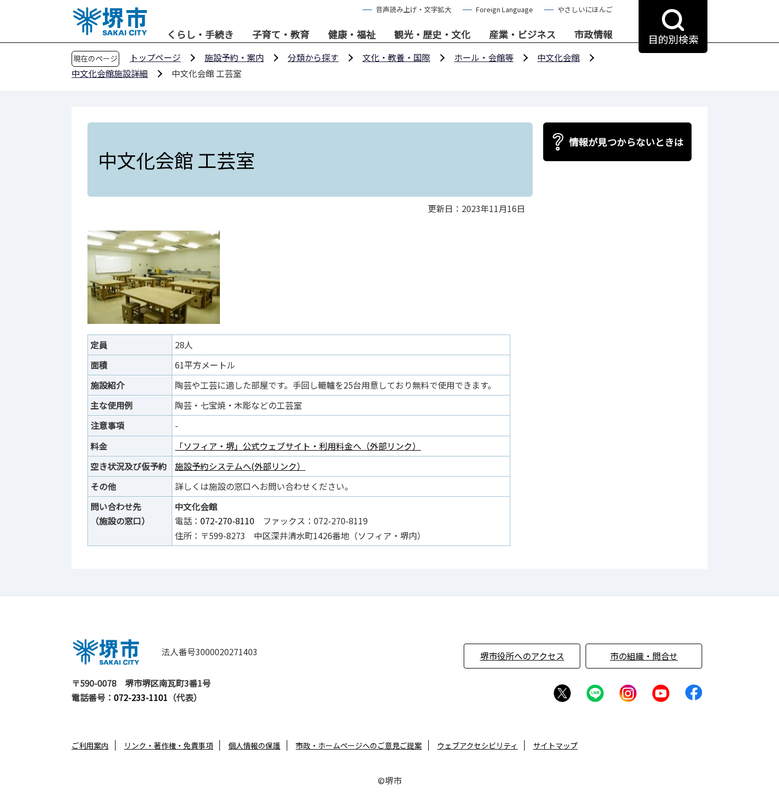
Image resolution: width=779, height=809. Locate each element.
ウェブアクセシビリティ (477, 745)
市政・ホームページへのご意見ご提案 (359, 745)
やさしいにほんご (585, 9)
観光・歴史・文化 (432, 34)
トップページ (155, 57)
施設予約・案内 (234, 57)
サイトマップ (555, 745)
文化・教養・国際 (396, 57)
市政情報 (593, 34)
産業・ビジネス (522, 34)
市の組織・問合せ (644, 655)
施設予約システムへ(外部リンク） (240, 466)
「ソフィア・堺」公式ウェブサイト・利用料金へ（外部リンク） (298, 445)
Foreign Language (504, 9)
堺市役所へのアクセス (522, 655)
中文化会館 (558, 57)
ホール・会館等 (484, 57)
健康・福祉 (352, 34)
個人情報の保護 (254, 745)
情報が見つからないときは (626, 141)
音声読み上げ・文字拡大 (414, 9)
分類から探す (313, 57)
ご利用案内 (90, 745)
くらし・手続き (200, 34)
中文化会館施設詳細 (110, 73)
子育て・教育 (280, 34)
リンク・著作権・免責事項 (168, 745)
